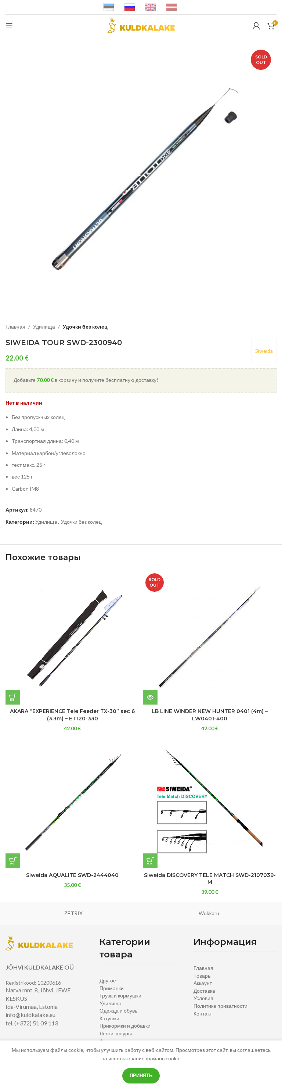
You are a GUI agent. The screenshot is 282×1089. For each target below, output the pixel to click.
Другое (108, 980)
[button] (13, 697)
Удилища (44, 326)
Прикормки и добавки (125, 1025)
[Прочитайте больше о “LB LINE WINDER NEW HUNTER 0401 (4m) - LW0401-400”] (150, 697)
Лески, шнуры (116, 1033)
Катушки (109, 1018)
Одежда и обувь (118, 1010)
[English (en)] (150, 7)
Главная (15, 326)
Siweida (264, 351)
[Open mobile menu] (9, 25)
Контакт (203, 1013)
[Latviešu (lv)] (171, 7)
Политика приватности (220, 1006)
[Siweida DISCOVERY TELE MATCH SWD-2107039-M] (209, 801)
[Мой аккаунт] (256, 25)
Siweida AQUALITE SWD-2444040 (72, 875)
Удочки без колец (85, 326)
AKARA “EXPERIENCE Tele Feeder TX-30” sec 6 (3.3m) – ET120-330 (72, 715)
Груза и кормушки (120, 995)
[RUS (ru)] (129, 7)
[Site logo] (141, 25)
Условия (203, 998)
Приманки (112, 988)
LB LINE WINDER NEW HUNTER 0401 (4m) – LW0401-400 (210, 715)
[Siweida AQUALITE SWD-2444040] (72, 801)
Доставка (204, 991)
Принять (141, 1075)
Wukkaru (209, 913)
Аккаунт (203, 983)
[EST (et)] (109, 7)
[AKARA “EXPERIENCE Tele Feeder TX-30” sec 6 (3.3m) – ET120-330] (72, 638)
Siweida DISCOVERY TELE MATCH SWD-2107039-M (210, 879)
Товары (203, 975)
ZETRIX (73, 913)
